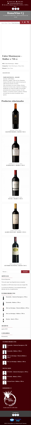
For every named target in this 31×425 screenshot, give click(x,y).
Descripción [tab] (6, 73)
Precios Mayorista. (6, 279)
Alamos (12, 230)
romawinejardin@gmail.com (16, 3)
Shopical (17, 423)
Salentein (12, 130)
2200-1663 (20, 1)
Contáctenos (15, 412)
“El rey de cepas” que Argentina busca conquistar (13, 282)
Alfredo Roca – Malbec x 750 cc (15, 165)
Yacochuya (18, 264)
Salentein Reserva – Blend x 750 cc (15, 132)
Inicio (3, 23)
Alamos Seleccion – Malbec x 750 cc (15, 232)
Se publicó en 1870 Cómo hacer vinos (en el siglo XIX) (14, 284)
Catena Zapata (12, 197)
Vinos (6, 23)
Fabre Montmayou (13, 66)
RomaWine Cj (15, 13)
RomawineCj (5, 336)
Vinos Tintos (10, 68)
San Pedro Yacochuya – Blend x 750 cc (15, 265)
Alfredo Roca (12, 163)
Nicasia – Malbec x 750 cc (15, 198)
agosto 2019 (4, 329)
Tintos (9, 23)
